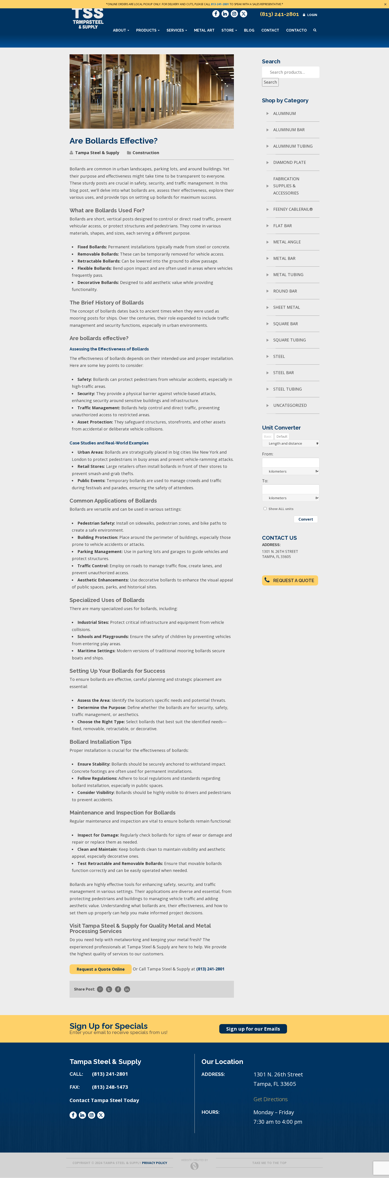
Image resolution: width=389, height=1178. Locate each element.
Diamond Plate (289, 162)
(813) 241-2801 (279, 14)
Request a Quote (293, 580)
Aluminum (284, 113)
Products (146, 30)
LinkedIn (225, 13)
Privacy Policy (154, 1163)
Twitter (243, 13)
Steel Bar (283, 372)
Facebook (215, 13)
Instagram (234, 13)
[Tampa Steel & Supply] (88, 18)
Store (228, 30)
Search (270, 82)
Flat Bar (282, 225)
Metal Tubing (288, 274)
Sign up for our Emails (253, 1029)
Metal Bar (284, 258)
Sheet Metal (286, 307)
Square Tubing (289, 340)
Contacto (296, 30)
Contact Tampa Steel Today (104, 1100)
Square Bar (285, 323)
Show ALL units (281, 509)
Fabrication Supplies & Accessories (286, 186)
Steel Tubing (287, 389)
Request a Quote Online (101, 969)
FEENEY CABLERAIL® (293, 209)
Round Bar (285, 291)
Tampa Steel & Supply (97, 152)
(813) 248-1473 (110, 1086)
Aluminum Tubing (293, 146)
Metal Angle (287, 242)
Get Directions (270, 1099)
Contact (270, 30)
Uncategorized (290, 405)
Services (176, 30)
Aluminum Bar (289, 129)
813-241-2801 (220, 4)
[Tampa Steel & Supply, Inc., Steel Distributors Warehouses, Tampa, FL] (86, 1136)
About (120, 30)
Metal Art (204, 30)
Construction (146, 152)
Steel (279, 356)
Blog (249, 30)
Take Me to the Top (269, 1163)
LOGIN (312, 15)
